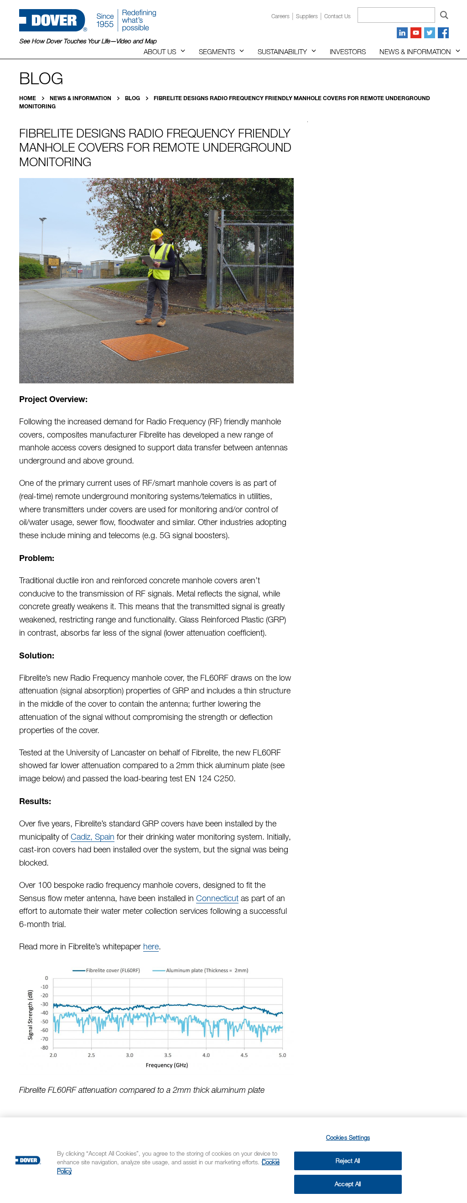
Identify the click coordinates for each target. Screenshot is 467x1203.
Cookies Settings (348, 1137)
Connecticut (217, 898)
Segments (217, 51)
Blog (133, 98)
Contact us (337, 16)
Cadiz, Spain (92, 836)
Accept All (348, 1184)
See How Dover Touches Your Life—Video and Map (87, 41)
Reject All (348, 1160)
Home (28, 98)
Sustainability (282, 51)
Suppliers (307, 16)
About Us (160, 51)
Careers (280, 16)
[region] (233, 1160)
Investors (348, 51)
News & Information (415, 51)
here (151, 946)
